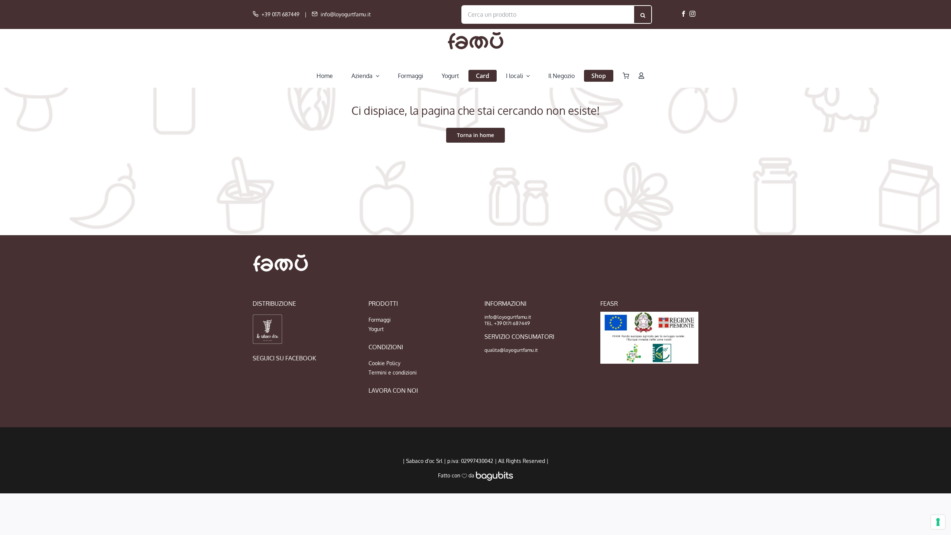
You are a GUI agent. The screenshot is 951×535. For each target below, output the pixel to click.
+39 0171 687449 (280, 14)
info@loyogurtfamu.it (346, 14)
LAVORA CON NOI (393, 390)
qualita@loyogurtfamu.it (511, 350)
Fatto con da (457, 475)
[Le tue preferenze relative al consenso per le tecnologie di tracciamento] (938, 522)
